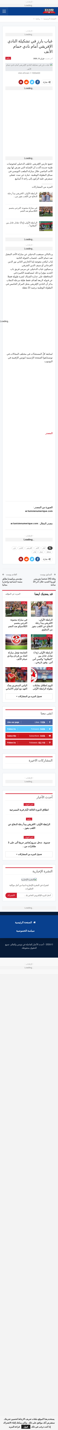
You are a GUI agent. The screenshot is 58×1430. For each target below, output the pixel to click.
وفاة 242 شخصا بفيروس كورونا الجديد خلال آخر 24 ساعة (44, 582)
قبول (26, 1427)
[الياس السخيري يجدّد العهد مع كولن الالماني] (16, 674)
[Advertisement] (29, 121)
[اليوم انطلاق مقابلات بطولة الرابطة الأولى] (42, 674)
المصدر (49, 433)
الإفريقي (29, 548)
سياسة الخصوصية (25, 930)
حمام (41, 552)
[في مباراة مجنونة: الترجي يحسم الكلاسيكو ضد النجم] (46, 211)
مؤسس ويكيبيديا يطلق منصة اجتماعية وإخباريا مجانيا (12, 582)
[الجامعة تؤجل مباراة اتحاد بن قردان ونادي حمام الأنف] (16, 642)
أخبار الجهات (29, 805)
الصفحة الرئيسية (23, 922)
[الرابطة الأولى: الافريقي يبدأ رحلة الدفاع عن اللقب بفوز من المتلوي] (46, 197)
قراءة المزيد (14, 1427)
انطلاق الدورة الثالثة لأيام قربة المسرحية (29, 809)
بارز (14, 548)
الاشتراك (11, 895)
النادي (21, 548)
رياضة (8, 58)
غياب (34, 552)
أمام (44, 548)
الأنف (37, 548)
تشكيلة (49, 552)
